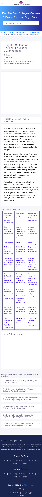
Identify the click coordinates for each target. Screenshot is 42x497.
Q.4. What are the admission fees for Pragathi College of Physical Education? (19, 407)
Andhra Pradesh (21, 32)
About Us (9, 493)
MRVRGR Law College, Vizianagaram (20, 321)
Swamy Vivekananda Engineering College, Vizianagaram (32, 247)
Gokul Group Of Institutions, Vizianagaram (20, 309)
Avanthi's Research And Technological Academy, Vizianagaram (20, 262)
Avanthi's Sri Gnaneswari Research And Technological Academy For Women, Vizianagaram (20, 296)
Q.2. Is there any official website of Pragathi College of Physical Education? (18, 390)
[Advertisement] (21, 93)
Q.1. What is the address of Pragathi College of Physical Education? (20, 381)
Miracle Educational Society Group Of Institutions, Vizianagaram (20, 247)
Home (3, 32)
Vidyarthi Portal (28, 485)
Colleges (11, 32)
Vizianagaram (34, 32)
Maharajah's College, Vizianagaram (20, 216)
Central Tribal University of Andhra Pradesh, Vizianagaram (8, 323)
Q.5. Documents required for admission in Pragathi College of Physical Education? (18, 416)
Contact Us (16, 493)
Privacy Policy (25, 493)
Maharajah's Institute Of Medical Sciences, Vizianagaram (8, 218)
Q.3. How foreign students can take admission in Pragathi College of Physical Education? (20, 398)
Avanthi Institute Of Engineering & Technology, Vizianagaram (8, 294)
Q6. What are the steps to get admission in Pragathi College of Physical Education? (18, 424)
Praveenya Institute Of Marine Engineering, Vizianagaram (20, 278)
